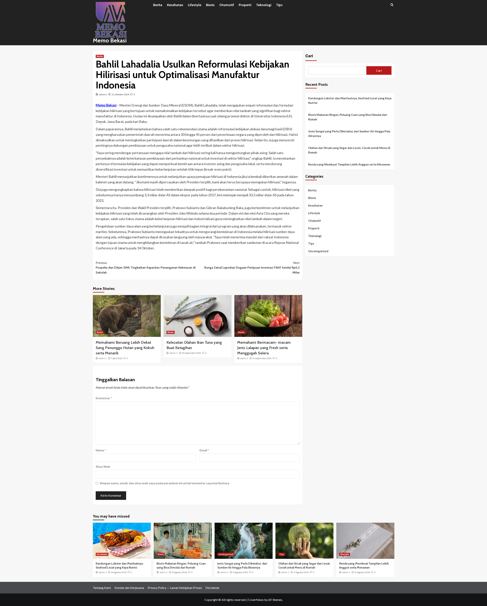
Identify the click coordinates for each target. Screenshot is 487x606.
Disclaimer (212, 587)
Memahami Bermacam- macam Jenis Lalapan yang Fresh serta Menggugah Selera (264, 347)
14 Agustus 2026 (240, 572)
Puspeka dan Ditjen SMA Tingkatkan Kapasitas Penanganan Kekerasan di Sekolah (146, 267)
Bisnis (210, 5)
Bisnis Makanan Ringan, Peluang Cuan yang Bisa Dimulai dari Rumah (347, 117)
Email (204, 450)
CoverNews (256, 599)
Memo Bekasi (110, 40)
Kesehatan (175, 5)
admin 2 (103, 94)
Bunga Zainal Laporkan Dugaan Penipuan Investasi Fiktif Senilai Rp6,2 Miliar (252, 267)
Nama (101, 450)
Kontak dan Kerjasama (129, 587)
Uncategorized (318, 251)
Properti (245, 5)
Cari (309, 56)
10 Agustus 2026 (362, 572)
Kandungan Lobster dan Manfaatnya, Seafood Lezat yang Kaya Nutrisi (350, 100)
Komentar (104, 398)
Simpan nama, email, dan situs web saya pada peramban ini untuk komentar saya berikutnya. (165, 483)
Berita (157, 5)
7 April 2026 (116, 358)
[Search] (392, 5)
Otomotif (226, 5)
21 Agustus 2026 (179, 572)
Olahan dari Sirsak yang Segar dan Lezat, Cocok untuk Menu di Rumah (349, 150)
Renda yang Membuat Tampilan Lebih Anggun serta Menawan (349, 164)
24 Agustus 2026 (118, 572)
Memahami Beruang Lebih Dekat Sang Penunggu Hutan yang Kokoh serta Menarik (125, 347)
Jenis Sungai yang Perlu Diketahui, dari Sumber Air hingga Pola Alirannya (349, 134)
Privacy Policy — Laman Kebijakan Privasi (175, 587)
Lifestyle (194, 5)
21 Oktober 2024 (120, 94)
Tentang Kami (102, 587)
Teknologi (263, 5)
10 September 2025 (261, 358)
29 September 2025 (191, 353)
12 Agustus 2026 (301, 572)
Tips (279, 5)
